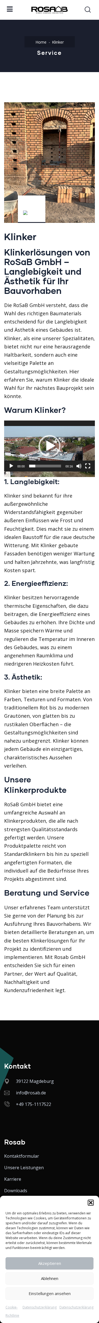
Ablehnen (49, 1278)
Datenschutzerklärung (40, 1307)
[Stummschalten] (79, 466)
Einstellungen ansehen (50, 1293)
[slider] (45, 466)
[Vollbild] (87, 466)
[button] (91, 1202)
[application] (49, 446)
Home (40, 42)
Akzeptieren (49, 1263)
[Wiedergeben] (11, 466)
